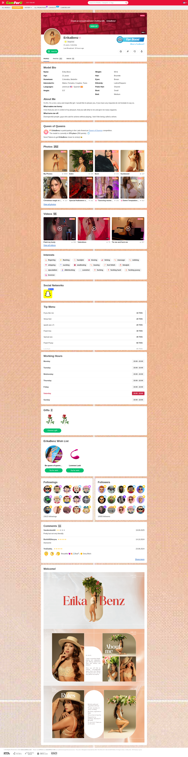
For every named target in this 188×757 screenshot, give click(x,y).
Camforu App (65, 7)
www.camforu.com (26, 749)
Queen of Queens (95, 130)
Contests (52, 7)
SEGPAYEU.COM (50, 749)
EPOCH (41, 749)
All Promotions (40, 7)
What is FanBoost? (137, 44)
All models (6, 7)
